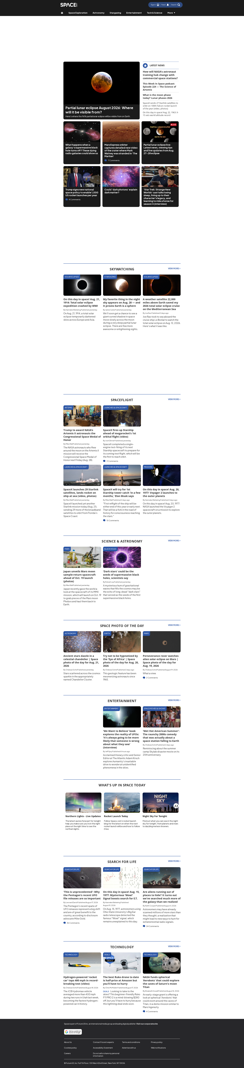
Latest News (157, 65)
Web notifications (158, 1048)
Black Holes (110, 549)
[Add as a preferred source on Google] (73, 1032)
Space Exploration (77, 12)
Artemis (68, 407)
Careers (67, 1053)
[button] (175, 5)
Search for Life (72, 869)
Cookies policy (70, 1048)
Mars (67, 549)
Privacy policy (157, 1042)
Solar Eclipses (72, 277)
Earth (107, 633)
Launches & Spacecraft (115, 407)
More (170, 12)
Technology (71, 954)
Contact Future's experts (103, 1042)
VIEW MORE (173, 268)
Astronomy (98, 12)
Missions (148, 467)
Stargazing (115, 12)
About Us (68, 1042)
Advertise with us (129, 1048)
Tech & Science (154, 12)
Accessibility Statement (103, 1048)
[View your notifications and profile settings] (167, 4)
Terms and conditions (131, 1042)
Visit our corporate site (147, 1024)
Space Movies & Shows (154, 708)
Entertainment (134, 12)
